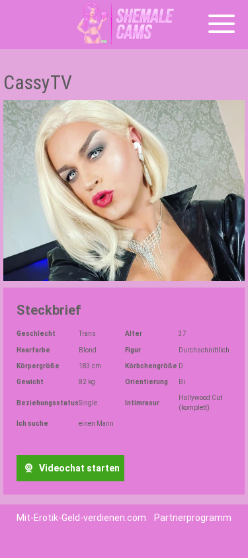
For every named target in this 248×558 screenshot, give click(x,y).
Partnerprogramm (192, 517)
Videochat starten (78, 468)
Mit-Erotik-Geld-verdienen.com (81, 517)
